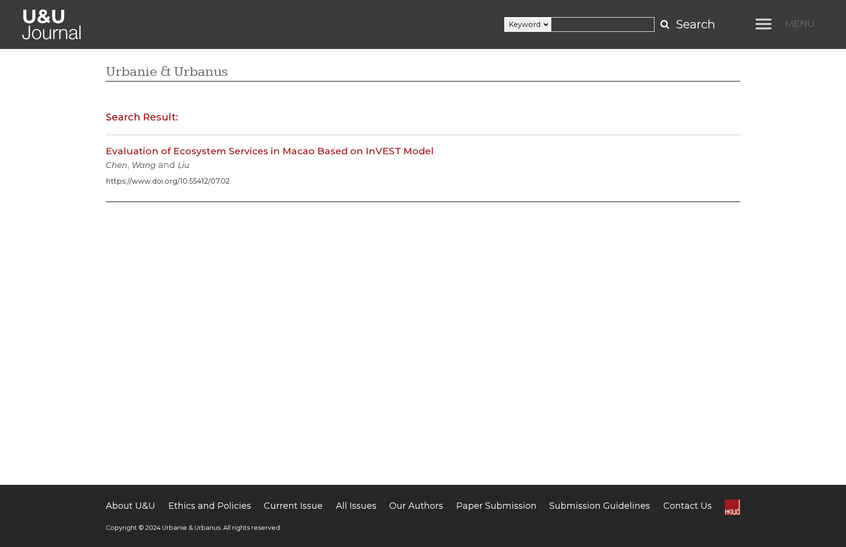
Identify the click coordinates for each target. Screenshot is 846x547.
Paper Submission (496, 505)
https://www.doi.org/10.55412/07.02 (168, 181)
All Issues (356, 505)
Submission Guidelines (599, 505)
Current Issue (293, 505)
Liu (183, 165)
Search (695, 24)
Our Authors (416, 505)
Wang (144, 165)
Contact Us (687, 505)
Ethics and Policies (209, 505)
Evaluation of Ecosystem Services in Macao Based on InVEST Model (270, 151)
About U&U (130, 505)
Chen (116, 165)
